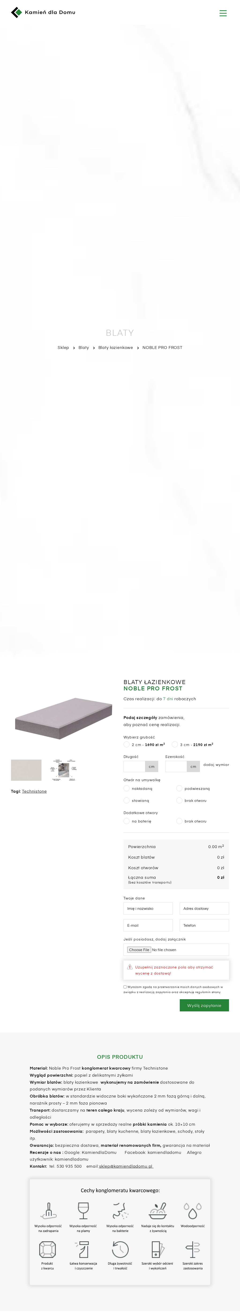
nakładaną (142, 788)
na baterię (141, 821)
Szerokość (175, 756)
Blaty (84, 347)
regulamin (203, 992)
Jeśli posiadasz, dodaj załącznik (155, 939)
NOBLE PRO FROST (162, 347)
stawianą (140, 800)
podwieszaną (197, 788)
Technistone (34, 791)
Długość (131, 756)
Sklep (63, 347)
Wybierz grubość (139, 737)
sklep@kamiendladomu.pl (126, 1166)
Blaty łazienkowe (115, 347)
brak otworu (196, 800)
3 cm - (196, 744)
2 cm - (148, 744)
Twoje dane (134, 897)
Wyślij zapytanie (204, 1005)
